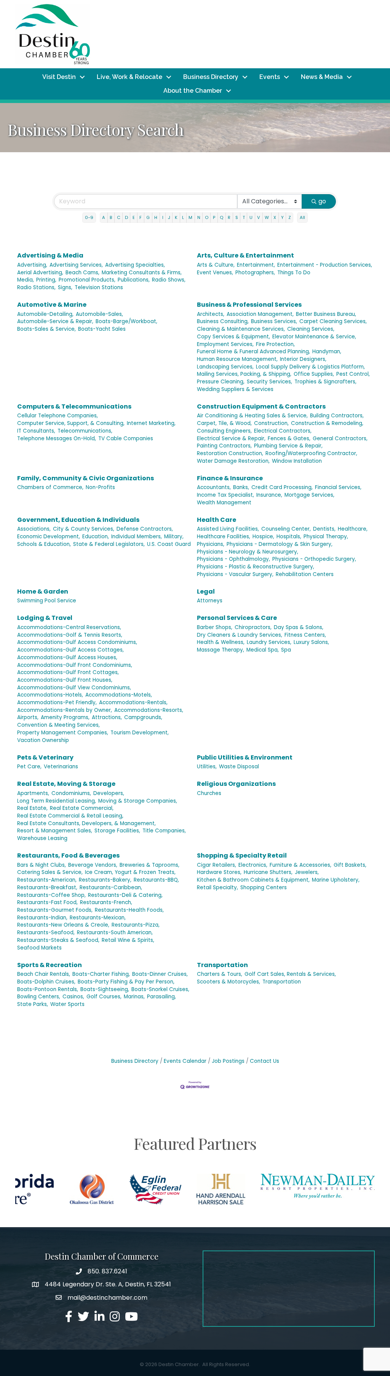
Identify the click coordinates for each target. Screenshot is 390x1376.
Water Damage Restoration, (233, 461)
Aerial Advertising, (40, 272)
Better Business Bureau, (326, 314)
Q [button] (221, 217)
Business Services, (274, 321)
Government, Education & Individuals (78, 519)
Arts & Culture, (216, 265)
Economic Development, (48, 536)
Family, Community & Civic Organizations (85, 478)
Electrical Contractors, (283, 431)
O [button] (206, 217)
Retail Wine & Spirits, (128, 940)
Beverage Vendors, (92, 865)
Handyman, (326, 351)
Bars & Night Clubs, (41, 865)
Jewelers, (307, 872)
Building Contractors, (337, 415)
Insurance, (269, 495)
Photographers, (255, 272)
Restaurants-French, (106, 902)
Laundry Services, (269, 642)
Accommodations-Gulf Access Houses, (67, 657)
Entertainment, (256, 265)
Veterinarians (61, 766)
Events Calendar (185, 1061)
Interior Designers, (303, 359)
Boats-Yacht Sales (102, 329)
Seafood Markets (39, 947)
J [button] (169, 217)
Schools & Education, (44, 544)
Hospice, (263, 536)
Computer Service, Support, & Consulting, (71, 423)
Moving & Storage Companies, (137, 801)
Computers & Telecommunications (74, 406)
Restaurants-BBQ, (156, 880)
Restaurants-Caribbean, (111, 887)
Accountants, (214, 487)
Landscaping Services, (225, 366)
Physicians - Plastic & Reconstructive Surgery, (255, 566)
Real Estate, (32, 808)
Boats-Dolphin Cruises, (46, 981)
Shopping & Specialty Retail (242, 855)
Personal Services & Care (237, 617)
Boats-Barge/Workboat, (126, 321)
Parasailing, (161, 996)
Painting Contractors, (224, 445)
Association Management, (260, 314)
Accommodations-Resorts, (148, 710)
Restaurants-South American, (115, 932)
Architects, (210, 314)
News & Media (322, 76)
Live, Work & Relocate (129, 76)
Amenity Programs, (65, 717)
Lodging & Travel (44, 617)
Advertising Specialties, (135, 265)
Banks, (241, 487)
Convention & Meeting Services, (58, 725)
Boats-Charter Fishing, (101, 974)
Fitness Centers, (305, 635)
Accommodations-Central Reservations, (69, 627)
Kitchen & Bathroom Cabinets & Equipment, (253, 880)
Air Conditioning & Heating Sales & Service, (252, 415)
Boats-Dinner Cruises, (160, 974)
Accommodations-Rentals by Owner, (64, 710)
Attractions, (107, 717)
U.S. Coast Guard (169, 544)
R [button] (229, 217)
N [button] (198, 217)
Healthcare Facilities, (223, 536)
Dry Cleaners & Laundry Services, (239, 635)
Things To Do (293, 272)
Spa (286, 649)
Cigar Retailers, (216, 865)
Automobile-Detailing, (45, 314)
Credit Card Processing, (282, 487)
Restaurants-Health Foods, (129, 910)
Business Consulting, (223, 321)
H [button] (155, 217)
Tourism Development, (139, 732)
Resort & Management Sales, (54, 830)
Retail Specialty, (217, 887)
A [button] (103, 217)
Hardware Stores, (219, 872)
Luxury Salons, (311, 642)
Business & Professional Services (249, 304)
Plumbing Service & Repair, (288, 445)
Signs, (65, 287)
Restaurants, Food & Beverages (68, 855)
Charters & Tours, (219, 974)
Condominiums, (71, 793)
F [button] (140, 217)
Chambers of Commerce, (50, 487)
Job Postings (228, 1061)
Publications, (134, 279)
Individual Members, (136, 536)
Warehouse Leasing (42, 838)
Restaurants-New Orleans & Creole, (63, 925)
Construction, (271, 423)
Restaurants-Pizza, (136, 925)
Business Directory (210, 76)
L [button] (183, 217)
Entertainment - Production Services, (324, 265)
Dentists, (324, 529)
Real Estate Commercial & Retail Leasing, (70, 815)
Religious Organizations (236, 783)
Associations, (34, 529)
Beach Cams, (82, 272)
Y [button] (282, 217)
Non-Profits (100, 487)
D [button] (126, 217)
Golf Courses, (103, 996)
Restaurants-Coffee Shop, (51, 895)
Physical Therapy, (326, 536)
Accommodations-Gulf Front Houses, (64, 680)
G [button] (148, 217)
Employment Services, (225, 344)
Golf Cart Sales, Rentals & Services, (290, 974)
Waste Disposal (239, 766)
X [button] (274, 217)
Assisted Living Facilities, (228, 529)
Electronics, (252, 865)
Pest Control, (353, 374)
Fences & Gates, (289, 438)
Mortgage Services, (309, 495)
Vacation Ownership (43, 740)
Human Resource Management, (237, 359)
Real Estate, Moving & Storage (66, 783)
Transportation (222, 965)
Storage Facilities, (117, 830)
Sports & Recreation (49, 965)
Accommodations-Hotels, (50, 694)
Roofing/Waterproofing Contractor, (311, 453)
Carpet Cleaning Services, (333, 321)
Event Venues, (215, 272)
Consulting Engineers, (224, 431)
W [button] (267, 217)
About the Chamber (192, 90)
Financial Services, (338, 487)
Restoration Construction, (230, 453)
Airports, (27, 717)
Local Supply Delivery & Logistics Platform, (310, 366)
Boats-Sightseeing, (104, 989)
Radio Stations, (36, 287)
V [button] (258, 217)
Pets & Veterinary (45, 757)
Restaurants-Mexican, (98, 917)
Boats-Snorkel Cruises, (160, 989)
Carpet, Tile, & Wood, (224, 423)
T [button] (244, 217)
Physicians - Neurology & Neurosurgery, (247, 551)
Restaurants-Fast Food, (47, 902)
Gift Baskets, (350, 865)
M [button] (190, 217)
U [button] (251, 217)
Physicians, (210, 544)
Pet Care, (29, 766)
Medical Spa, (262, 649)
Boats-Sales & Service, (46, 329)
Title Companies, (164, 830)
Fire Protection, (275, 344)
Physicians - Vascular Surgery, (235, 574)
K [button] (176, 217)
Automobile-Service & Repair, (55, 321)
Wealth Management (224, 502)
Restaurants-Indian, (42, 917)
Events (269, 76)
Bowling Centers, (38, 996)
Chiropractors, (253, 627)
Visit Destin (59, 76)
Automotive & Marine (51, 304)
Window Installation (297, 461)
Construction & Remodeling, (327, 423)
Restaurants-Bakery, (105, 880)
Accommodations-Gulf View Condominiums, (74, 687)
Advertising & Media (50, 255)
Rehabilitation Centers (305, 574)
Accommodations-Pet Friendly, (57, 702)
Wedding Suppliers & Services (235, 389)
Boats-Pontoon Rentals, (47, 989)
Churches (209, 793)
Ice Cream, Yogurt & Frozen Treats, (130, 872)
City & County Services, (83, 529)
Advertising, (32, 265)
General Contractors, (340, 438)
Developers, (108, 793)
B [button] (111, 217)
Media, (25, 279)
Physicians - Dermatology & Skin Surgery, (279, 544)
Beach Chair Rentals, (43, 974)
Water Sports (67, 1004)
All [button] (302, 217)
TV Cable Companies (125, 438)
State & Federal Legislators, (109, 544)
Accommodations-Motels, (118, 694)
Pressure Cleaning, (221, 381)
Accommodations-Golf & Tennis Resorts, (69, 635)
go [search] (322, 201)
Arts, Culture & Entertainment (245, 255)
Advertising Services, (76, 265)
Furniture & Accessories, (300, 865)
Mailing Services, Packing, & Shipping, (244, 374)
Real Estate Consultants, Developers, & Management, (86, 823)
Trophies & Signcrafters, (325, 381)
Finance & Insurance (230, 478)
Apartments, (33, 793)
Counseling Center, (286, 529)
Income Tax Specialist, (225, 495)
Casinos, (73, 996)
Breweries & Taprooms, (149, 865)
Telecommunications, (85, 431)
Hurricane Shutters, (268, 872)
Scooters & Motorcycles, (228, 981)
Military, (174, 536)
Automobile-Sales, (99, 314)
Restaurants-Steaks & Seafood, (58, 940)
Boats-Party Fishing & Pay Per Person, (126, 981)
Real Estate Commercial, (81, 808)
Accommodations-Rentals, (133, 702)
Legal (206, 591)
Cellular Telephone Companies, (57, 415)
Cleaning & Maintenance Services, (241, 329)
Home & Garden (42, 591)
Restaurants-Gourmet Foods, (55, 910)
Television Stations (99, 287)
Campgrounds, (143, 717)
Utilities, (207, 766)
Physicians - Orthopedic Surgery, (314, 559)
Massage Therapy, (220, 649)
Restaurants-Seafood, (46, 932)
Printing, (46, 279)
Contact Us (264, 1061)
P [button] (214, 217)
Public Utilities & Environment (244, 757)
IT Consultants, (36, 431)
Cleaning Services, (310, 329)
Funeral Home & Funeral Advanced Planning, (253, 351)
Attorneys (209, 600)
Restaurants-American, (47, 880)
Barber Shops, (214, 627)
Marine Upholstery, (336, 880)
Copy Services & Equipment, (233, 336)
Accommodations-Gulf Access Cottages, (70, 649)
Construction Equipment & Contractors (261, 406)
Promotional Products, (87, 279)
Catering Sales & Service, (50, 872)
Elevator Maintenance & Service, (314, 336)
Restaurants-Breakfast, (47, 887)
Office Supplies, (314, 374)
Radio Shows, (168, 279)
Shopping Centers (263, 887)
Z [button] (289, 217)
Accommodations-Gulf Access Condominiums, (77, 642)
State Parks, (32, 1004)
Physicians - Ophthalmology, (233, 559)
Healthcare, (353, 529)
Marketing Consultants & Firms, (142, 272)
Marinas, (134, 996)
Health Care (216, 519)
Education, (95, 536)
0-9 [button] (89, 217)
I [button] (162, 217)
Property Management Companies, (62, 732)
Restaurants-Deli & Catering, (125, 895)
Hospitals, (289, 536)
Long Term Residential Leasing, (56, 801)
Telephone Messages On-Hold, (56, 438)
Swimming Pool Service (46, 600)
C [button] (118, 217)
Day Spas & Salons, (298, 627)
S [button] (236, 217)
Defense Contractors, (145, 529)
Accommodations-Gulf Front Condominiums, (74, 665)
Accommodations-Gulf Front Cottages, (68, 672)
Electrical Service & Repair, (231, 438)
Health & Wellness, (221, 642)
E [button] (134, 217)
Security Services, (269, 381)
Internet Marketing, (151, 423)
